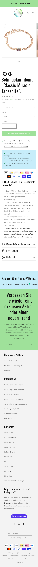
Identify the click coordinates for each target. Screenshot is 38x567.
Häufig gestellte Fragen (13, 385)
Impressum (20, 562)
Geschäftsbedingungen (13, 399)
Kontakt (7, 371)
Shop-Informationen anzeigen (16, 146)
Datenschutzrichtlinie (13, 394)
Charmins (8, 457)
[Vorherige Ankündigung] (4, 3)
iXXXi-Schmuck (10, 437)
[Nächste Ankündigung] (34, 3)
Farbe (4, 112)
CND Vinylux (9, 466)
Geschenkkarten (10, 414)
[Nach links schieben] (14, 61)
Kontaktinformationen (26, 559)
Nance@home (17, 553)
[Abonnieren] (31, 344)
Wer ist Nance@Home (13, 361)
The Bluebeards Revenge (14, 481)
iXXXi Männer (9, 442)
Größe (4, 103)
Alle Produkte (9, 418)
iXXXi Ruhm (9, 433)
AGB (8, 559)
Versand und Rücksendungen (15, 404)
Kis (5, 462)
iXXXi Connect (9, 447)
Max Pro (7, 471)
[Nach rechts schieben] (23, 61)
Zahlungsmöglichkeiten (13, 409)
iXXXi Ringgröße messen (14, 390)
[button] (4, 13)
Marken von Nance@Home (14, 366)
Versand (12, 99)
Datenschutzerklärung (28, 555)
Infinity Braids (9, 452)
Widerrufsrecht (14, 555)
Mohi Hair (8, 476)
